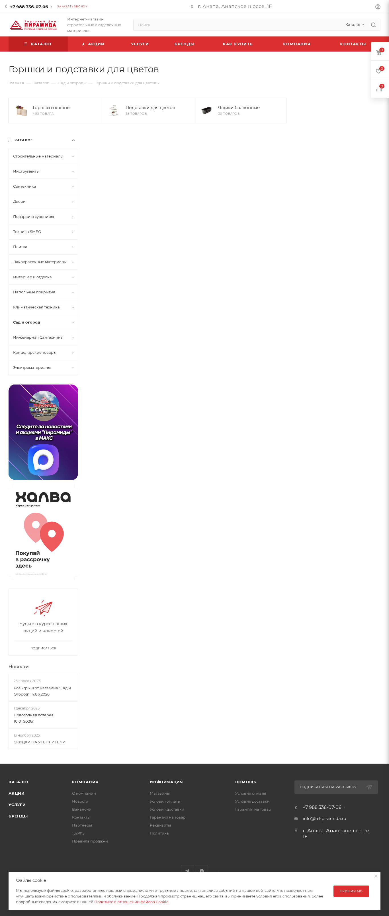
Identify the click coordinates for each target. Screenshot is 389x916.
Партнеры (82, 825)
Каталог (19, 782)
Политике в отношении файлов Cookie (131, 901)
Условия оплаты (165, 801)
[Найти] (373, 25)
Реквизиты (160, 825)
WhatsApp (202, 871)
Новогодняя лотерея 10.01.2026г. (34, 718)
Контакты (81, 817)
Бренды (18, 816)
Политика (159, 833)
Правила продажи (90, 841)
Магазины (160, 793)
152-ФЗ (78, 833)
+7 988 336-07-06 (29, 6)
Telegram (187, 871)
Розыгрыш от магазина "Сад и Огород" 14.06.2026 (42, 691)
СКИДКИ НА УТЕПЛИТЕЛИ (39, 742)
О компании (84, 793)
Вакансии (81, 809)
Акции (17, 793)
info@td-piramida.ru (324, 818)
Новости (19, 666)
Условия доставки (167, 809)
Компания (85, 782)
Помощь (246, 782)
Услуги (17, 804)
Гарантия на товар (168, 817)
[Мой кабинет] (377, 7)
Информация (166, 782)
